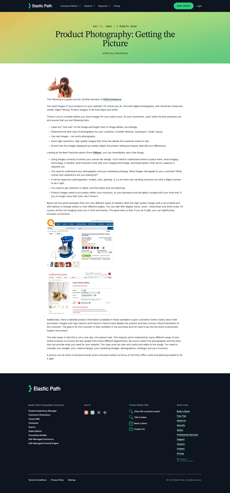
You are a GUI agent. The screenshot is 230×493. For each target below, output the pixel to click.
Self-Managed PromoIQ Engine (43, 443)
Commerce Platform (69, 6)
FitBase (97, 152)
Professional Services (187, 434)
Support (180, 439)
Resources (102, 6)
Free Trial (181, 416)
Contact (180, 448)
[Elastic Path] (40, 6)
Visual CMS (34, 419)
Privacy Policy (57, 480)
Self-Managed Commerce (41, 439)
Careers (181, 444)
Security (181, 425)
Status (180, 430)
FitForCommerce (112, 99)
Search (31, 427)
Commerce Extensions (39, 415)
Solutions (88, 6)
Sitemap (71, 480)
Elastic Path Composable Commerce (46, 405)
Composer (33, 423)
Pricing (117, 6)
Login (199, 6)
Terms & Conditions (37, 480)
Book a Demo (183, 6)
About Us (181, 420)
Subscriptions (35, 431)
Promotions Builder (37, 435)
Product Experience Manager (42, 411)
